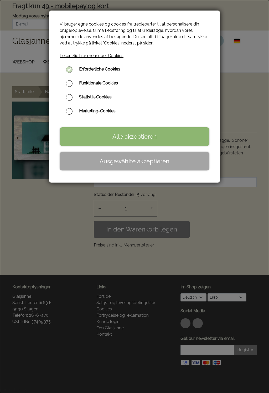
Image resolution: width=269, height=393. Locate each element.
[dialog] (134, 196)
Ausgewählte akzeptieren (134, 161)
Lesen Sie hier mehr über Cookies (91, 55)
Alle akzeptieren (134, 136)
